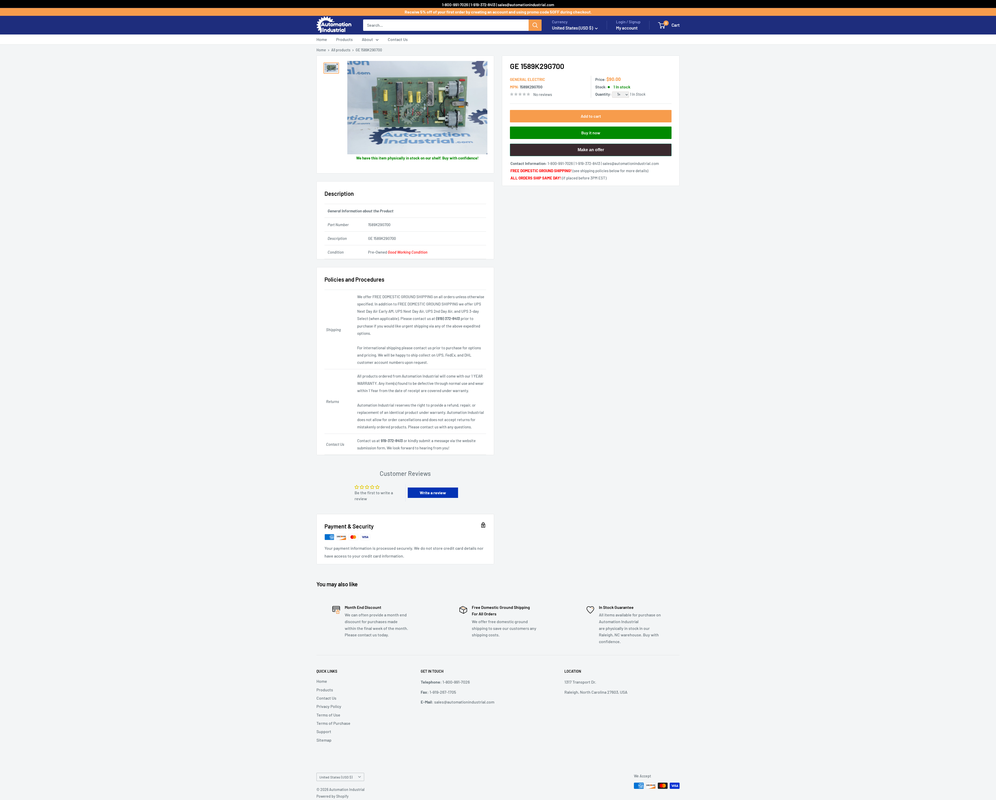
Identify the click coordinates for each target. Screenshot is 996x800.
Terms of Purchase (333, 723)
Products (344, 39)
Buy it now (590, 132)
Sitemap (323, 740)
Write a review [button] (433, 492)
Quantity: (603, 94)
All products (340, 50)
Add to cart (591, 116)
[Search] (535, 25)
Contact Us (398, 39)
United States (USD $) (335, 777)
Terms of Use (328, 714)
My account (627, 27)
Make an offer (591, 152)
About (367, 39)
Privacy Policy (328, 706)
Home (321, 39)
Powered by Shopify (332, 796)
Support (323, 731)
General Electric (527, 79)
